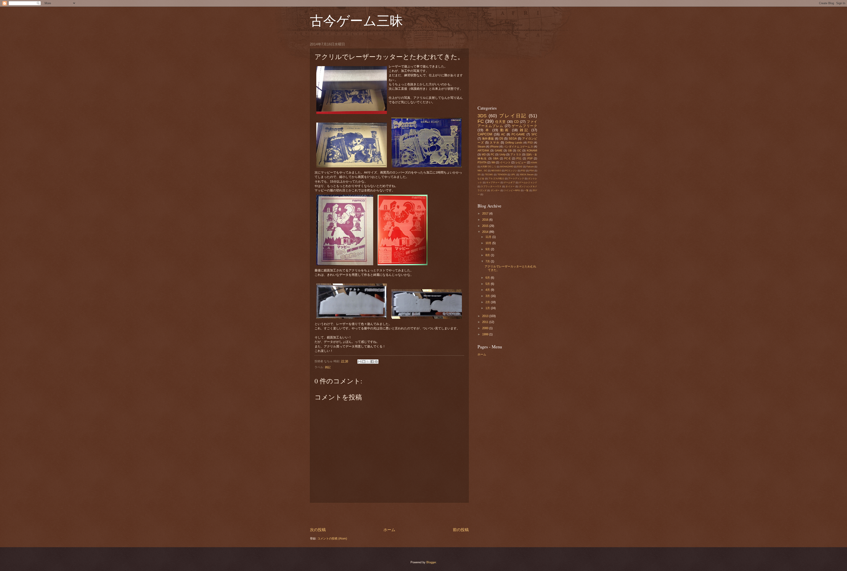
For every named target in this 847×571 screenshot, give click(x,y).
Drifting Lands (514, 142)
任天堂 (500, 121)
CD (516, 121)
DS (501, 138)
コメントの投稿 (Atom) (332, 538)
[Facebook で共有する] (372, 361)
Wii (493, 162)
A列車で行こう (488, 166)
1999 (485, 334)
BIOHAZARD (506, 166)
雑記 (328, 367)
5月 (488, 284)
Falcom (530, 166)
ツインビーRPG (512, 190)
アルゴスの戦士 (496, 178)
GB (510, 150)
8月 (488, 255)
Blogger (431, 562)
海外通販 (488, 138)
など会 (481, 178)
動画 (505, 130)
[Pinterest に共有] (376, 361)
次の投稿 (318, 530)
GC (519, 150)
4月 (488, 289)
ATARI (534, 162)
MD (484, 154)
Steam (481, 146)
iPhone (494, 146)
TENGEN (502, 174)
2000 (485, 328)
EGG (519, 166)
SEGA (513, 138)
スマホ (494, 142)
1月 (488, 308)
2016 (485, 219)
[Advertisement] (389, 514)
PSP (530, 158)
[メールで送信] (359, 361)
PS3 (530, 142)
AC (503, 134)
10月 (488, 243)
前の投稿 (461, 530)
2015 (485, 226)
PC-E (507, 158)
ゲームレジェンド (528, 182)
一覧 (526, 190)
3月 (488, 296)
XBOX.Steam (527, 174)
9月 (488, 249)
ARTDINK (483, 150)
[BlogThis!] (364, 361)
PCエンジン (511, 170)
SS (479, 174)
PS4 (531, 170)
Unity (502, 154)
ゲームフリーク (524, 126)
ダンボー (495, 190)
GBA (495, 158)
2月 (488, 302)
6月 (488, 277)
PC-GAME (518, 134)
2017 (485, 213)
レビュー (520, 162)
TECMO (489, 174)
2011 (485, 322)
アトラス (515, 154)
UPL (513, 174)
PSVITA (482, 162)
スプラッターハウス (491, 186)
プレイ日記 (513, 115)
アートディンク (516, 178)
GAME (498, 150)
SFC (534, 134)
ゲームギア (509, 182)
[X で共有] (368, 361)
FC (481, 121)
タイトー (510, 186)
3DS (482, 115)
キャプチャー (493, 182)
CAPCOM (485, 134)
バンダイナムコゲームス (518, 146)
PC (493, 154)
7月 (488, 261)
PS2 (523, 170)
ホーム (389, 530)
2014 (485, 231)
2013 (485, 316)
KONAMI (532, 150)
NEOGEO (496, 170)
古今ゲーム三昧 (356, 20)
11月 (488, 237)
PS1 (518, 158)
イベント (505, 162)
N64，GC (482, 170)
